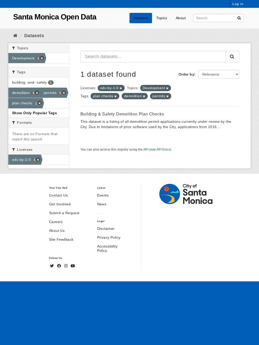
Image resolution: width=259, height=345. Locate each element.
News (101, 204)
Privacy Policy (109, 237)
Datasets (140, 18)
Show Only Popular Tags (34, 113)
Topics (161, 18)
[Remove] (121, 88)
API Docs (163, 149)
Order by (186, 74)
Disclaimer (106, 229)
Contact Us (58, 195)
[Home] (15, 35)
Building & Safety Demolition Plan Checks (122, 114)
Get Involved (60, 204)
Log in (237, 4)
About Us (56, 231)
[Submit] (239, 17)
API (145, 149)
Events (103, 195)
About (181, 18)
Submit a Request (64, 213)
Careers (56, 222)
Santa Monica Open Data (54, 17)
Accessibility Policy (107, 248)
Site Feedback (61, 239)
